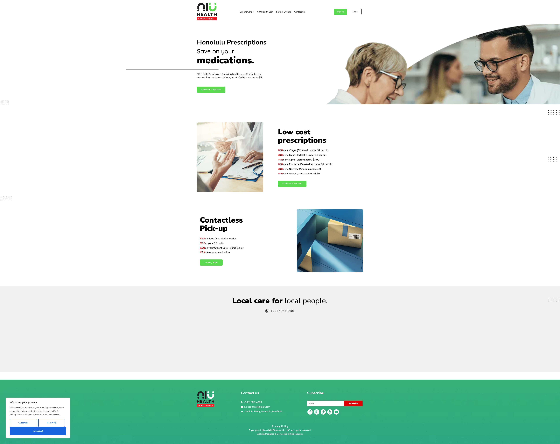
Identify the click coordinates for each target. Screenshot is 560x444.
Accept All (38, 431)
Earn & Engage (283, 11)
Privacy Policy (280, 426)
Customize (23, 422)
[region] (38, 418)
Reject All (51, 422)
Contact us (299, 11)
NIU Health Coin (265, 11)
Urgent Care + (247, 11)
